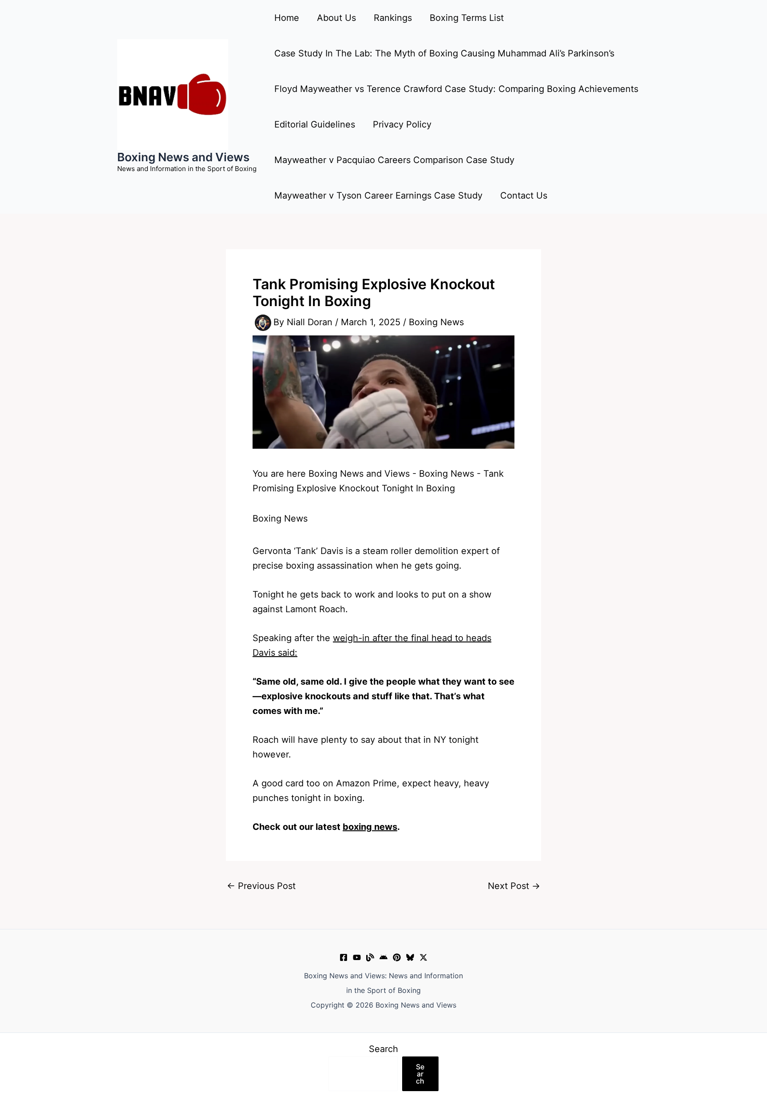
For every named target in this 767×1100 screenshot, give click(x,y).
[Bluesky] (410, 957)
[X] (423, 957)
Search (383, 1049)
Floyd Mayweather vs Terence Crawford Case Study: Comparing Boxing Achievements (456, 89)
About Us (336, 17)
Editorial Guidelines (314, 124)
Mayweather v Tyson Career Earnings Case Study (378, 195)
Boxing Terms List (467, 17)
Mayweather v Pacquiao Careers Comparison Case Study (394, 160)
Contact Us (523, 195)
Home (286, 17)
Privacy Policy (402, 124)
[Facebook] (344, 957)
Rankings (393, 17)
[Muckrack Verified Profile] (370, 957)
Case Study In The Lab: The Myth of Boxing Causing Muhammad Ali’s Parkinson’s (444, 53)
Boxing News (436, 322)
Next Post (514, 885)
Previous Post (261, 885)
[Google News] (383, 957)
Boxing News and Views (183, 157)
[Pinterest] (397, 957)
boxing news (370, 826)
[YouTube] (357, 957)
